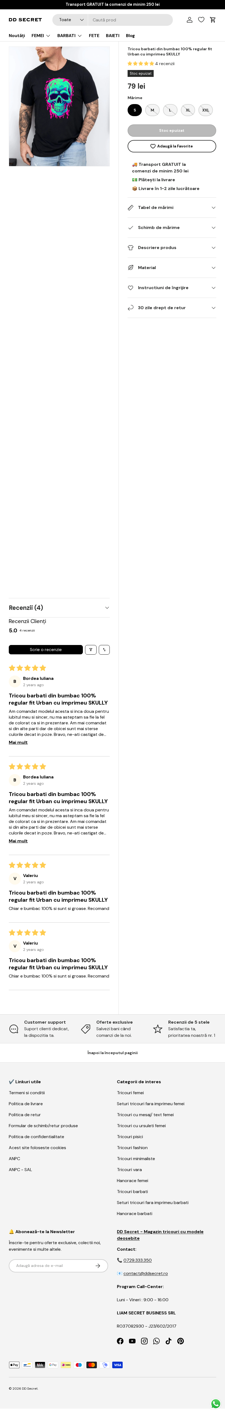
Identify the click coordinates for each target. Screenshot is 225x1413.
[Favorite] (201, 20)
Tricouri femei (130, 1093)
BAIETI (112, 35)
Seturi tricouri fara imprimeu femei (150, 1104)
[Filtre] (91, 650)
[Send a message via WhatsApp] (215, 1403)
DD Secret (30, 1388)
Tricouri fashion (132, 1147)
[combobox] (112, 20)
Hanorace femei (132, 1180)
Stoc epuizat (171, 130)
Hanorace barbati (134, 1213)
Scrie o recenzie (46, 649)
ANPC (14, 1158)
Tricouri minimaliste (136, 1158)
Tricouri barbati (132, 1191)
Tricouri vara (129, 1169)
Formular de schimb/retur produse (43, 1126)
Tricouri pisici (130, 1137)
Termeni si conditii (27, 1093)
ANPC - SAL (20, 1169)
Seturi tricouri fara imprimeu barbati (153, 1202)
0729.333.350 (137, 1260)
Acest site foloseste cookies (37, 1147)
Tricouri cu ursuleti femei (141, 1126)
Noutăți (17, 35)
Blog (130, 35)
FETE (94, 35)
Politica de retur (25, 1115)
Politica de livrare (26, 1104)
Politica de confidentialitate (36, 1137)
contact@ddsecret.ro (145, 1273)
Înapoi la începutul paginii (113, 1052)
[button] (141, 63)
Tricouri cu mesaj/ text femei (145, 1115)
